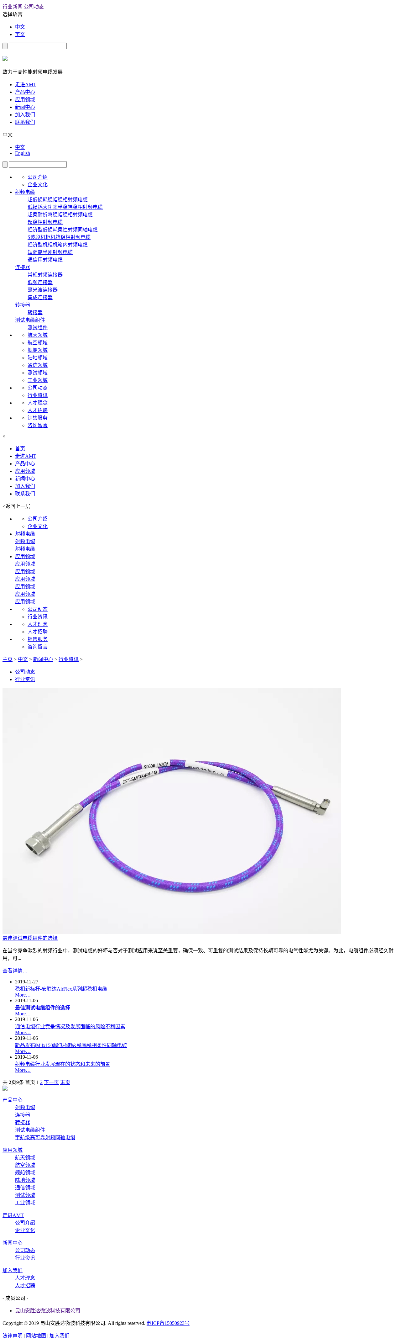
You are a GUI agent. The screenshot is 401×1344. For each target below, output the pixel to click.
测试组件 (38, 327)
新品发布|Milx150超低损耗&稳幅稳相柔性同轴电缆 (71, 1045)
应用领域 (25, 99)
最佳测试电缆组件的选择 (30, 938)
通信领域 (38, 365)
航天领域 (38, 335)
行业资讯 (38, 395)
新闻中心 (25, 107)
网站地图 (36, 1335)
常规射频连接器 (45, 275)
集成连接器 (40, 297)
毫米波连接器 (43, 290)
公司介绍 (38, 177)
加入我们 (25, 114)
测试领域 (38, 372)
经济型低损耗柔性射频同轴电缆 (63, 229)
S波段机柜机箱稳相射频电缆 (59, 237)
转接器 (22, 305)
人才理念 (38, 402)
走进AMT (25, 84)
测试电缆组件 (30, 320)
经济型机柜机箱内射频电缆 (58, 244)
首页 (20, 448)
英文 (20, 34)
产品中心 (25, 92)
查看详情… (15, 970)
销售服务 (38, 418)
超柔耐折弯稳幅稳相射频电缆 (60, 214)
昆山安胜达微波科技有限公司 (47, 1310)
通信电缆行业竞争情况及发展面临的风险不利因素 (70, 1026)
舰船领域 (38, 350)
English (22, 153)
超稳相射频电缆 (45, 222)
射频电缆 (25, 192)
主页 (8, 659)
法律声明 (13, 1335)
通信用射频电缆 (45, 259)
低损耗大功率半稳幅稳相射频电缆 (65, 207)
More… (23, 994)
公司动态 (34, 6)
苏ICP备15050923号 (168, 1323)
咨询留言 (38, 425)
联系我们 (25, 122)
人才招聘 (38, 410)
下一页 (51, 1082)
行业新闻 (13, 6)
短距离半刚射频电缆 (50, 252)
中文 (20, 26)
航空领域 (38, 342)
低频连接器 (40, 282)
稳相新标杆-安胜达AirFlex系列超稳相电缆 (61, 989)
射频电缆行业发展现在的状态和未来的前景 (62, 1064)
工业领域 (38, 380)
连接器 (22, 267)
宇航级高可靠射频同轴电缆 (45, 1137)
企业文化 (38, 184)
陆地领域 (38, 357)
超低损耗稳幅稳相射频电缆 (58, 199)
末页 (65, 1082)
